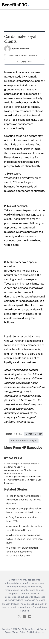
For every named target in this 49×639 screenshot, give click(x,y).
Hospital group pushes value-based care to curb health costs (24, 510)
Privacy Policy (19, 632)
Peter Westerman (21, 48)
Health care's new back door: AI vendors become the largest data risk (23, 499)
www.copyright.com (13, 470)
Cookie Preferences (35, 632)
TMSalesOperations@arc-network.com (22, 476)
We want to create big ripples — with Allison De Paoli (24, 528)
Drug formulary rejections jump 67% (22, 519)
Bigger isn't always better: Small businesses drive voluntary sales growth (22, 551)
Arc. (19, 629)
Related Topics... (13, 434)
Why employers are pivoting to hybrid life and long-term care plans (24, 539)
